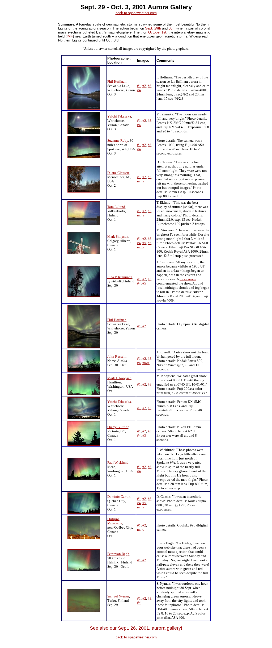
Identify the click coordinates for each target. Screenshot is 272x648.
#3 (149, 86)
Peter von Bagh (118, 554)
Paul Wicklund (118, 463)
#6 (149, 243)
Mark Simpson (117, 237)
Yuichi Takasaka (119, 116)
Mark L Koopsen (119, 378)
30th (172, 28)
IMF (70, 36)
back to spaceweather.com (136, 13)
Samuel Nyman (118, 596)
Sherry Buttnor (117, 427)
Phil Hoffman (116, 81)
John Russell (116, 356)
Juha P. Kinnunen (119, 277)
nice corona (188, 279)
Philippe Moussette (114, 521)
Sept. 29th (153, 28)
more (140, 181)
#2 (144, 86)
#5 (144, 243)
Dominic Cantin (118, 497)
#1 (139, 86)
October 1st (157, 32)
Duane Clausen (118, 173)
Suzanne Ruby (117, 141)
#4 (139, 90)
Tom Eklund (116, 207)
